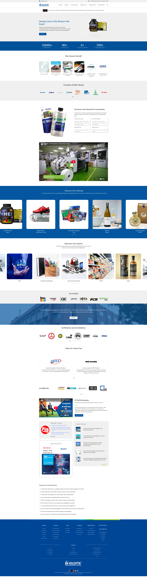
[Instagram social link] (73, 571)
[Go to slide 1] (72, 96)
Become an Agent (44, 538)
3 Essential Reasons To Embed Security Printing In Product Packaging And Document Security (94, 459)
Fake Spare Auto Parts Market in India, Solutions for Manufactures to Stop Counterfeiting (92, 444)
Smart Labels (68, 530)
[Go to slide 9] (73, 234)
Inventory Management (91, 530)
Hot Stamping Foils (56, 534)
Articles (103, 540)
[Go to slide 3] (74, 96)
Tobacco (73, 548)
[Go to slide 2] (73, 96)
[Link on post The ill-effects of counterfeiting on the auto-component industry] (79, 436)
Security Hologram (56, 528)
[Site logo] (44, 4)
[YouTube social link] (75, 571)
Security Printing (55, 538)
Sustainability (44, 530)
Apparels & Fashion (97, 554)
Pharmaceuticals (50, 550)
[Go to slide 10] (74, 234)
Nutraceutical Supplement (97, 552)
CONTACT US (42, 34)
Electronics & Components (73, 554)
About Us (44, 528)
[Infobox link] (43, 1)
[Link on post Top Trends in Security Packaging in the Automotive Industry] (79, 429)
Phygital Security (103, 525)
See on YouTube (79, 415)
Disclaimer (81, 573)
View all (104, 464)
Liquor (97, 556)
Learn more (73, 317)
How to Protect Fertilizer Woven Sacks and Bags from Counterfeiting (93, 451)
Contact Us (44, 534)
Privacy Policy (66, 573)
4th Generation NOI (56, 532)
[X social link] (71, 571)
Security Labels (67, 528)
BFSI (73, 550)
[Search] (107, 5)
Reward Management (91, 532)
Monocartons (79, 534)
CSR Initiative (44, 532)
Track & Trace (91, 528)
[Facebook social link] (69, 571)
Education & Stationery (97, 548)
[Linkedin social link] (78, 571)
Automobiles (50, 554)
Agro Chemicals (50, 552)
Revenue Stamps (56, 536)
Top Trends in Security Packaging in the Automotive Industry (93, 429)
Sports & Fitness (97, 550)
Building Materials (73, 552)
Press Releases (102, 536)
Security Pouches (79, 530)
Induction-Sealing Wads (79, 532)
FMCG (50, 548)
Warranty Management (91, 534)
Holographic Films (79, 528)
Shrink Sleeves (67, 532)
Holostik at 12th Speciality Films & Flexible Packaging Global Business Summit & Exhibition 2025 (61, 429)
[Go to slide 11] (75, 234)
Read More (53, 436)
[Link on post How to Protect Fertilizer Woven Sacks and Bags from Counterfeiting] (79, 451)
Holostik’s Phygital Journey (102, 532)
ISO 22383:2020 (102, 534)
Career (44, 536)
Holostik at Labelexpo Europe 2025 (59, 425)
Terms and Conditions (74, 573)
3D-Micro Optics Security (56, 530)
